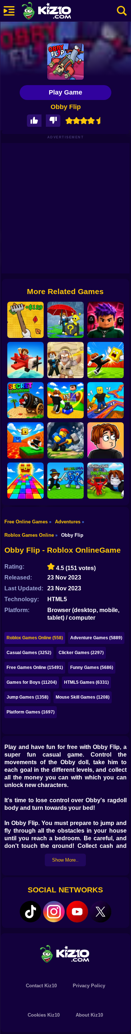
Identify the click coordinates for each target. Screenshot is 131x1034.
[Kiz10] (58, 11)
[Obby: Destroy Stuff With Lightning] (65, 360)
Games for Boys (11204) (32, 682)
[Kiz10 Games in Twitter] (100, 911)
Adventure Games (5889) (96, 637)
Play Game (65, 92)
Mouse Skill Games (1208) (83, 697)
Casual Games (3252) (29, 652)
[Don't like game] (53, 120)
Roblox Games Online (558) (35, 637)
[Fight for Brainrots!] (65, 480)
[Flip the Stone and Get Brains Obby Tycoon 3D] (105, 480)
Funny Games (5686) (91, 667)
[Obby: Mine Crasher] (65, 440)
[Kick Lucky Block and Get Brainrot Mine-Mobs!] (65, 400)
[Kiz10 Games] (65, 953)
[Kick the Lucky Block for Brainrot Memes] (25, 440)
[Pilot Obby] (25, 360)
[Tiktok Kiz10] (30, 911)
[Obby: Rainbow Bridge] (25, 480)
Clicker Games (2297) (81, 652)
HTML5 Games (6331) (86, 682)
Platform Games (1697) (31, 712)
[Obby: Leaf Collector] (25, 320)
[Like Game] (34, 120)
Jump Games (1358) (27, 697)
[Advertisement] (65, 208)
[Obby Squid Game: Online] (105, 320)
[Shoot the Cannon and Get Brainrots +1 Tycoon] (25, 400)
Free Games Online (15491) (35, 667)
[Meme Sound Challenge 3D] (105, 440)
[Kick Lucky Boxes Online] (105, 360)
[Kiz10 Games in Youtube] (77, 911)
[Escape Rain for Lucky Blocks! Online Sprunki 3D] (65, 320)
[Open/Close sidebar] (9, 11)
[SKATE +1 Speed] (105, 400)
